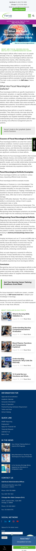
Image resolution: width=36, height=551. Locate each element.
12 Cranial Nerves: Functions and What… (20, 375)
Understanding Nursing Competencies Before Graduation (21, 329)
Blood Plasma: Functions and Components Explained (22, 345)
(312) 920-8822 (22, 4)
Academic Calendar (7, 399)
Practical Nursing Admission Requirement (14, 407)
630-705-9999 (10, 490)
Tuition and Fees (7, 409)
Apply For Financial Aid (9, 426)
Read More (27, 319)
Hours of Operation (8, 404)
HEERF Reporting (7, 421)
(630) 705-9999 (22, 2)
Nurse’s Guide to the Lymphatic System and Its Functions (17, 130)
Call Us (4, 549)
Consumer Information (8, 402)
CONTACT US (6, 432)
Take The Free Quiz (18, 23)
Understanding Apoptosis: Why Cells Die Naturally (22, 360)
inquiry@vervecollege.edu (21, 7)
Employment (5, 424)
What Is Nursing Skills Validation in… (20, 315)
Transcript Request (7, 429)
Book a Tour (5, 434)
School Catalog (6, 412)
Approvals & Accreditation (10, 396)
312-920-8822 (10, 506)
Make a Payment (20, 9)
